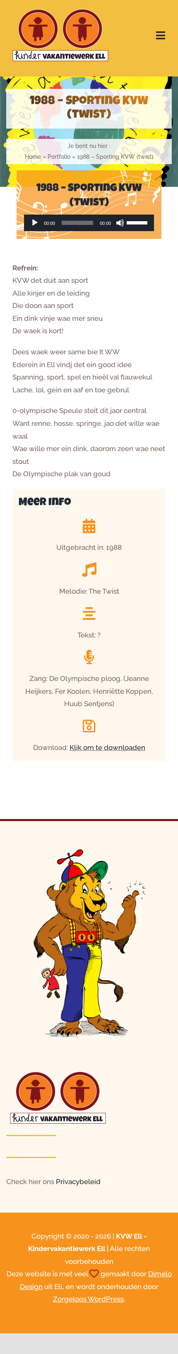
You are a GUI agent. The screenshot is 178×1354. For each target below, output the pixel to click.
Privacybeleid (78, 1181)
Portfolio (59, 156)
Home (33, 156)
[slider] (138, 222)
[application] (89, 223)
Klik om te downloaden (107, 747)
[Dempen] (120, 223)
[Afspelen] (35, 223)
